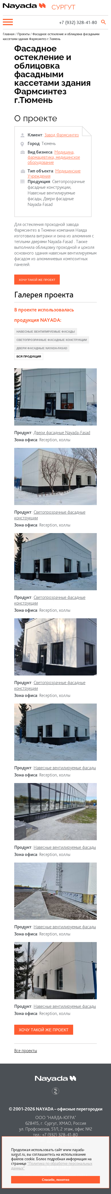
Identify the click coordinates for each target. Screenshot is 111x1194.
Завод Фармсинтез (61, 135)
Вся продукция (29, 356)
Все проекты (25, 1050)
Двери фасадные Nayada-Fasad (51, 201)
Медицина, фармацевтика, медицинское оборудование (54, 157)
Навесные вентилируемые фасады (46, 331)
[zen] (55, 1091)
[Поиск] (104, 22)
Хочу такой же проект (37, 279)
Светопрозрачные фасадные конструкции (56, 184)
